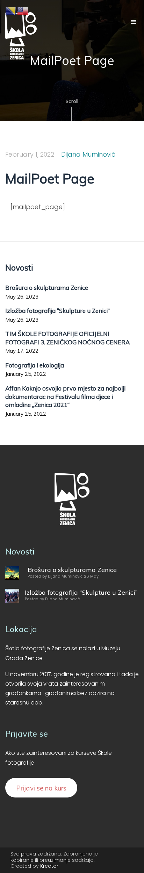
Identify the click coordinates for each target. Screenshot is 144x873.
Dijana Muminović (88, 154)
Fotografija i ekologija (34, 365)
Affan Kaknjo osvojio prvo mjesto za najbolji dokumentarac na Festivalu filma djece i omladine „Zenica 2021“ (65, 397)
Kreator (49, 866)
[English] (23, 10)
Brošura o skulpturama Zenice (46, 287)
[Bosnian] (11, 10)
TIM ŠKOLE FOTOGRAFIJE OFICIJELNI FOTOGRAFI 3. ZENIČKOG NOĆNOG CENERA (67, 338)
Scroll (72, 101)
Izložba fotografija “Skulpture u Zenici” (57, 310)
